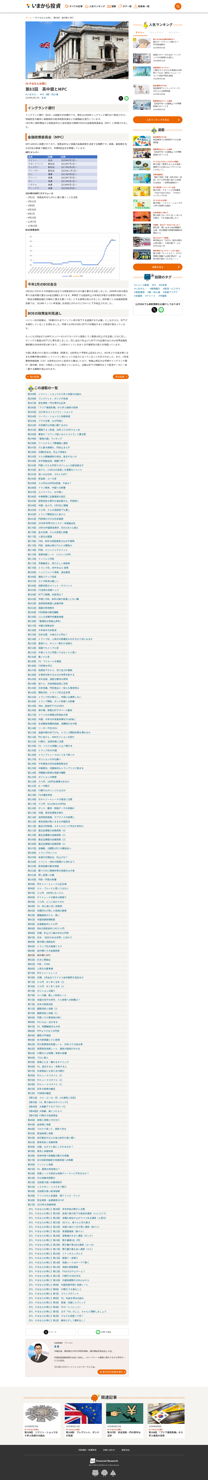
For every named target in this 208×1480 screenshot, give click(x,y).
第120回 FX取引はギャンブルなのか (47, 790)
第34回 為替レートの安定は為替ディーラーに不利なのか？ (58, 1173)
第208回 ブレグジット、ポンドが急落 (48, 398)
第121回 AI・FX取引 (39, 786)
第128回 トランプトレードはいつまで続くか (51, 754)
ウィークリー (156, 32)
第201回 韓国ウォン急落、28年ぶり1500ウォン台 (54, 429)
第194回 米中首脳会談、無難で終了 (47, 460)
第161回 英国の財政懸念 (41, 607)
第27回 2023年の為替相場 (42, 1204)
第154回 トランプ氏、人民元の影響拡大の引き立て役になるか (60, 639)
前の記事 (34, 376)
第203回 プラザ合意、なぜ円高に (45, 420)
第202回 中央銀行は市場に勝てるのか (48, 425)
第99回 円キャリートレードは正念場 (47, 884)
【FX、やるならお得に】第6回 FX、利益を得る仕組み (56, 1298)
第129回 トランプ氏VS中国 (42, 750)
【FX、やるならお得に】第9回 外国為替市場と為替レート (58, 1284)
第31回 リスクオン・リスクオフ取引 (47, 1186)
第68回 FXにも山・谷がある (43, 1022)
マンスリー (174, 32)
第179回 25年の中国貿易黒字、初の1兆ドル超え (53, 527)
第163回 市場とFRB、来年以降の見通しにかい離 (53, 599)
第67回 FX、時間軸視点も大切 (44, 1026)
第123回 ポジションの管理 (42, 777)
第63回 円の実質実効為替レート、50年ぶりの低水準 (55, 1044)
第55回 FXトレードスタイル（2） (46, 1080)
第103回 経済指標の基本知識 (43, 866)
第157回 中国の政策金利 (41, 625)
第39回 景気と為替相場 (40, 1151)
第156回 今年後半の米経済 (42, 630)
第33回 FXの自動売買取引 (41, 1177)
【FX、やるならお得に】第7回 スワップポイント (53, 1293)
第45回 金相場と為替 (39, 1124)
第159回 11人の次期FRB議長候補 (45, 616)
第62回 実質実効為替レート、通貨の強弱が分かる (54, 1048)
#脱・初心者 (52, 94)
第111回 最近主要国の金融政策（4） (47, 830)
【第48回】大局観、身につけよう (45, 1111)
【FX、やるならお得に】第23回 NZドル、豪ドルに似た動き (59, 1222)
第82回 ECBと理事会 (39, 959)
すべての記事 (76, 6)
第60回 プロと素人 (38, 1057)
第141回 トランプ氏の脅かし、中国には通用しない (54, 697)
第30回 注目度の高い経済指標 (44, 1191)
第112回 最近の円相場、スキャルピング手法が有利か (56, 826)
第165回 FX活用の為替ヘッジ (43, 590)
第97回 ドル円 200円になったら (46, 892)
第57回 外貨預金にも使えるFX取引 (46, 1071)
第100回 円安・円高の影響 (42, 879)
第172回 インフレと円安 (41, 558)
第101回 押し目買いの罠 (41, 875)
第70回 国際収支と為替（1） (43, 1013)
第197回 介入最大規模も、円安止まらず (49, 447)
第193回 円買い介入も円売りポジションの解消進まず (56, 465)
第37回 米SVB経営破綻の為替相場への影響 (50, 1160)
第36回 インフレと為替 (40, 1164)
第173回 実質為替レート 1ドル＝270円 (49, 554)
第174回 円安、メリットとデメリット (48, 550)
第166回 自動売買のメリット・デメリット (50, 585)
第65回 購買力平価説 (39, 1035)
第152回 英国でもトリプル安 (43, 648)
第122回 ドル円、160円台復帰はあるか (48, 781)
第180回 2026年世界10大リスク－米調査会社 (51, 523)
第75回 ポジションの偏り (41, 990)
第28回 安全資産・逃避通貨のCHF (46, 1200)
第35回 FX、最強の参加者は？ (44, 1169)
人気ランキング (97, 6)
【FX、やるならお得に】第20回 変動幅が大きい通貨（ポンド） (61, 1235)
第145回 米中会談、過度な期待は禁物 (48, 679)
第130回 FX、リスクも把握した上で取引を (50, 745)
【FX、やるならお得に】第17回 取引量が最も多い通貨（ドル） (61, 1249)
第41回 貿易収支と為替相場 (42, 1142)
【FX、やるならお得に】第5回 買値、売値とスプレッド (57, 1302)
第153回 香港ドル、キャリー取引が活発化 (50, 643)
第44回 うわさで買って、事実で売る (47, 1128)
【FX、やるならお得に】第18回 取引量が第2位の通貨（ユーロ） (61, 1244)
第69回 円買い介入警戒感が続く (45, 1017)
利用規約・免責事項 (87, 1449)
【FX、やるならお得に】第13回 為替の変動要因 (53, 1267)
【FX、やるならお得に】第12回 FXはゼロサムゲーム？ (56, 1271)
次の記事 (119, 376)
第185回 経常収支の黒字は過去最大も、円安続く (53, 500)
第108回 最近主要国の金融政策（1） (47, 843)
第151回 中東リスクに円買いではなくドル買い (52, 652)
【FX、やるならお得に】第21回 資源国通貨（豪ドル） (56, 1231)
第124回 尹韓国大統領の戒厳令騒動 (47, 772)
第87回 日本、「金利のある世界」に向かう (50, 937)
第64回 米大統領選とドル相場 (44, 1039)
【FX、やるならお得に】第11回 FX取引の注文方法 (54, 1275)
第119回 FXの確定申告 (40, 795)
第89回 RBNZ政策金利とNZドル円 (46, 928)
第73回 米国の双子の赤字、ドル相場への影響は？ (54, 999)
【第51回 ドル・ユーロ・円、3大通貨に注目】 (52, 1097)
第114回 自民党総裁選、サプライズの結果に (51, 817)
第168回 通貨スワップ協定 (42, 576)
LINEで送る (106, 1331)
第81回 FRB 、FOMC (39, 964)
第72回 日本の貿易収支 (40, 1004)
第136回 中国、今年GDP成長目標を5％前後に (52, 719)
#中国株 (162, 295)
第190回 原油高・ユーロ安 (42, 478)
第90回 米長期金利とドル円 (42, 924)
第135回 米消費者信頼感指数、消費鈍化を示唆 (52, 723)
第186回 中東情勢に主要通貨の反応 (47, 496)
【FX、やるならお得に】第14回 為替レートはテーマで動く (58, 1262)
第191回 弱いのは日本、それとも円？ (48, 474)
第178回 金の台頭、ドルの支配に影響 (48, 532)
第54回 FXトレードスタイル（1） (46, 1084)
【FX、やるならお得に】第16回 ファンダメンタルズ (55, 1253)
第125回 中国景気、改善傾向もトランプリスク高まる (56, 768)
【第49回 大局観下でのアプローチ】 (47, 1106)
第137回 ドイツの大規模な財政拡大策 (48, 714)
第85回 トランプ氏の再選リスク (45, 946)
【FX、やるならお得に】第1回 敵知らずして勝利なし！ (57, 1320)
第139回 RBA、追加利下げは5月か (46, 705)
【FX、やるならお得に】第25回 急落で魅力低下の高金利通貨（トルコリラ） (68, 1213)
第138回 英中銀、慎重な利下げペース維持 (50, 710)
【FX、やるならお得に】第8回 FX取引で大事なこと (55, 1289)
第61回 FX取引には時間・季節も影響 (47, 1053)
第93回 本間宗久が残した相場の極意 (47, 910)
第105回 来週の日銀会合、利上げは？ (48, 857)
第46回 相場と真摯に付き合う (44, 1120)
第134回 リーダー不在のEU (42, 728)
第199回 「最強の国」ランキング (45, 438)
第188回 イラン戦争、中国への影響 (47, 487)
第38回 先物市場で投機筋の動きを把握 (48, 1155)
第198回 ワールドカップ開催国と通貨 (48, 443)
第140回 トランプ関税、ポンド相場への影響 (51, 701)
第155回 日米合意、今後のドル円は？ (48, 634)
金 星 (44, 97)
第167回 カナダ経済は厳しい (43, 581)
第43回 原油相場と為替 (40, 1133)
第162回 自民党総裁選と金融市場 (45, 603)
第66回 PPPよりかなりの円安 (43, 1030)
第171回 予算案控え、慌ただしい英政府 (49, 563)
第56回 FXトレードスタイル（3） (46, 1075)
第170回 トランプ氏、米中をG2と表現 (48, 567)
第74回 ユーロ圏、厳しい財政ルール (47, 995)
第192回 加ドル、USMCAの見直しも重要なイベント (55, 469)
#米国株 (138, 295)
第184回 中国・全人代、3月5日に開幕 (48, 505)
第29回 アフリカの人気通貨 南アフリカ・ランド (54, 1195)
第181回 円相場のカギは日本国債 (45, 518)
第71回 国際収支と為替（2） (43, 1008)
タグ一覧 (127, 6)
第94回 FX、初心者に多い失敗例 (45, 906)
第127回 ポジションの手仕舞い (44, 759)
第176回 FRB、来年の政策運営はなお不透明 (51, 541)
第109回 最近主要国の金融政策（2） (47, 839)
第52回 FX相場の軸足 (39, 1093)
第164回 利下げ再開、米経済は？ (45, 594)
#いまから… (31, 94)
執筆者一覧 (143, 6)
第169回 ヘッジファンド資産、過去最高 (49, 572)
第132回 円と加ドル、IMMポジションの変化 (51, 737)
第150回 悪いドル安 (39, 656)
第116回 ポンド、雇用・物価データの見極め (51, 808)
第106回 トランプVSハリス (42, 852)
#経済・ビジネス (171, 288)
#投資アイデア (170, 292)
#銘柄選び (155, 288)
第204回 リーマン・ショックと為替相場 (49, 416)
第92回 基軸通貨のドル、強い (44, 915)
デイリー (140, 32)
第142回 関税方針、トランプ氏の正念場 (49, 692)
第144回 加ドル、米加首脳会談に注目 (48, 683)
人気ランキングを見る (157, 119)
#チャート (150, 295)
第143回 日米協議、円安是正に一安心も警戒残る (53, 688)
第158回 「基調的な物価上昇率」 (45, 621)
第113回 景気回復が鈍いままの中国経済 (49, 821)
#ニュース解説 (141, 285)
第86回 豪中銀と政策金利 (41, 941)
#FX (42, 94)
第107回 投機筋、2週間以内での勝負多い (49, 848)
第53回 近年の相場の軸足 (41, 1088)
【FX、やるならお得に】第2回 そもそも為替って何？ (55, 1315)
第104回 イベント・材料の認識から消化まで (51, 861)
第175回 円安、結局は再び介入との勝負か (50, 545)
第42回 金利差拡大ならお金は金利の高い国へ (52, 1137)
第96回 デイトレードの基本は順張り (47, 897)
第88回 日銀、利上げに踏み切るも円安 (48, 933)
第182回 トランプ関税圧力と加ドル (47, 514)
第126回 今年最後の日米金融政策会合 (48, 763)
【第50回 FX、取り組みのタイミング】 (48, 1102)
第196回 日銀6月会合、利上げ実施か (47, 452)
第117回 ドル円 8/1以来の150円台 (47, 803)
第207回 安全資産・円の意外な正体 (47, 403)
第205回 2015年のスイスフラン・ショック (50, 412)
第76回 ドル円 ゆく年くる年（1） (47, 986)
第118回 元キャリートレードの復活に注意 (50, 799)
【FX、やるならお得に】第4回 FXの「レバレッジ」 (55, 1307)
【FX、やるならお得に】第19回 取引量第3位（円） (55, 1240)
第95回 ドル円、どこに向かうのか (46, 901)
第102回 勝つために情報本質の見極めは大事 (51, 870)
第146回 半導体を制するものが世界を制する (51, 674)
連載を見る (157, 267)
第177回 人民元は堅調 (40, 536)
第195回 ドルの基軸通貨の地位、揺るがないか (52, 456)
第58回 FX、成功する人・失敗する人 (47, 1066)
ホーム (29, 17)
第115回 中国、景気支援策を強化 (45, 812)
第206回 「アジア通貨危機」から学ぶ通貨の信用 (53, 407)
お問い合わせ (109, 1449)
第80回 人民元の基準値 (40, 968)
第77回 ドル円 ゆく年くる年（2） (47, 982)
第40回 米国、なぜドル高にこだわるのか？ (50, 1146)
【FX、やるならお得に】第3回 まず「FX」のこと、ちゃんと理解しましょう (67, 1311)
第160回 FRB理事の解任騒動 (43, 612)
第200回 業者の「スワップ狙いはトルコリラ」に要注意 (57, 434)
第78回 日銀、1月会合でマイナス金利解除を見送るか (56, 977)
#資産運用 (139, 292)
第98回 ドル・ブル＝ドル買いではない (48, 888)
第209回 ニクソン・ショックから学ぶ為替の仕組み (54, 394)
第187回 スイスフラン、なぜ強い (45, 492)
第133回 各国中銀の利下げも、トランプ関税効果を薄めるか (59, 732)
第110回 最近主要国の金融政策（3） (47, 835)
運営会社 (126, 1449)
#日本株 (163, 285)
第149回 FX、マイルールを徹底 (44, 661)
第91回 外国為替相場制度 (41, 919)
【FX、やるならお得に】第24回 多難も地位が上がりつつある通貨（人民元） (68, 1218)
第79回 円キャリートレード (42, 973)
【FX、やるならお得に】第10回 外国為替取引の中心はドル (58, 1280)
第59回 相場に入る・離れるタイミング (48, 1062)
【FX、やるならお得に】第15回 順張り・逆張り (53, 1258)
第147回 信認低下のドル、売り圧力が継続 (50, 670)
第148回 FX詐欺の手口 (40, 665)
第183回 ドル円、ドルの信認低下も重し (49, 510)
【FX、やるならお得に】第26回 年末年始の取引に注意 (56, 1209)
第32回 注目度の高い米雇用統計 (45, 1182)
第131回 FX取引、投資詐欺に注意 (46, 741)
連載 (113, 6)
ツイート (53, 1331)
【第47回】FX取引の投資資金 (43, 1115)
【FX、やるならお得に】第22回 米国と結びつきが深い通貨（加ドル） (64, 1226)
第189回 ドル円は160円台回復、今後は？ (50, 483)
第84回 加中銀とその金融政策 (44, 950)
